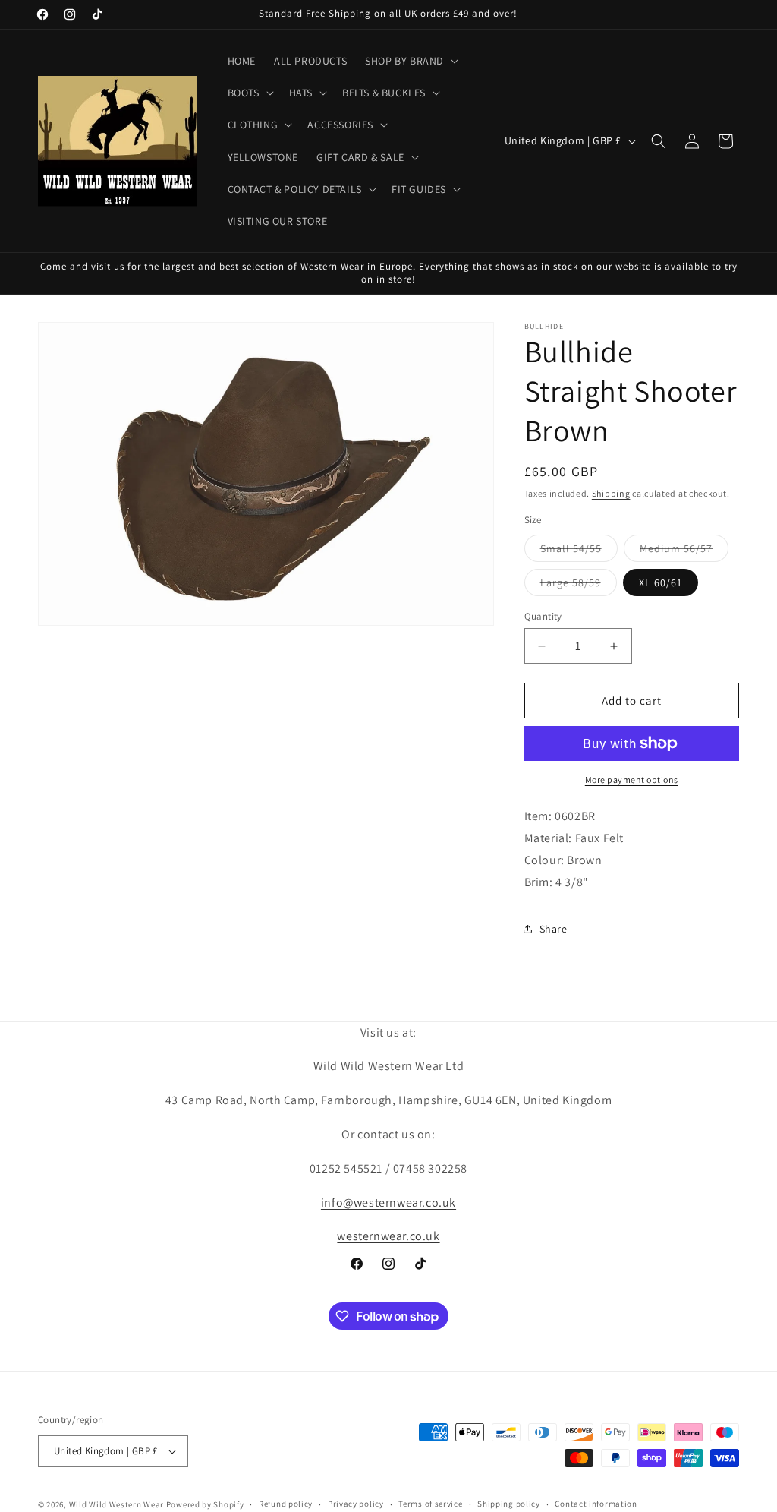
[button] (410, 61)
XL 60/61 (660, 582)
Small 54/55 (579, 551)
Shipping (611, 493)
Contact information (596, 1503)
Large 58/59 (578, 585)
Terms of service (430, 1503)
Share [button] (553, 929)
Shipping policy (508, 1503)
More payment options (631, 779)
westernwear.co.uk (388, 1236)
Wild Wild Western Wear (116, 1504)
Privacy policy (356, 1503)
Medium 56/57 (684, 551)
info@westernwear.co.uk (388, 1203)
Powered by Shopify (205, 1504)
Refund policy (286, 1503)
